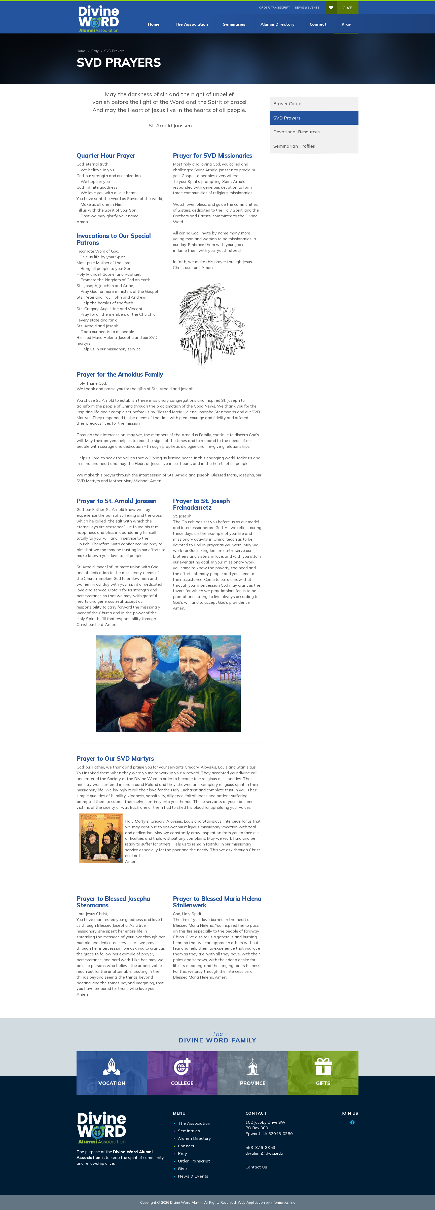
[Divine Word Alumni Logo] (121, 1127)
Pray (346, 24)
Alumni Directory (278, 24)
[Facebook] (352, 1122)
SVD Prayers (286, 118)
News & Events (307, 7)
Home (154, 24)
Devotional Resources (296, 132)
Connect (318, 24)
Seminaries (234, 24)
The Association (191, 24)
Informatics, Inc (283, 1202)
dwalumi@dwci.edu (264, 1153)
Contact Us (256, 1166)
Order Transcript (274, 7)
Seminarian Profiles (294, 146)
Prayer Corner (288, 103)
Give (347, 7)
